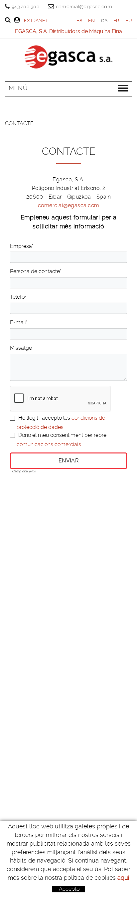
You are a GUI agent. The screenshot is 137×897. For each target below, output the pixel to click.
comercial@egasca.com (84, 7)
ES (79, 20)
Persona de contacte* (36, 271)
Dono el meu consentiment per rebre (62, 435)
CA (104, 20)
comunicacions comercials (49, 444)
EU (128, 20)
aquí (123, 877)
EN (91, 20)
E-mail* (19, 322)
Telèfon (19, 297)
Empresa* (22, 246)
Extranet (36, 20)
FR (116, 20)
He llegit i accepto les (44, 418)
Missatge (21, 348)
